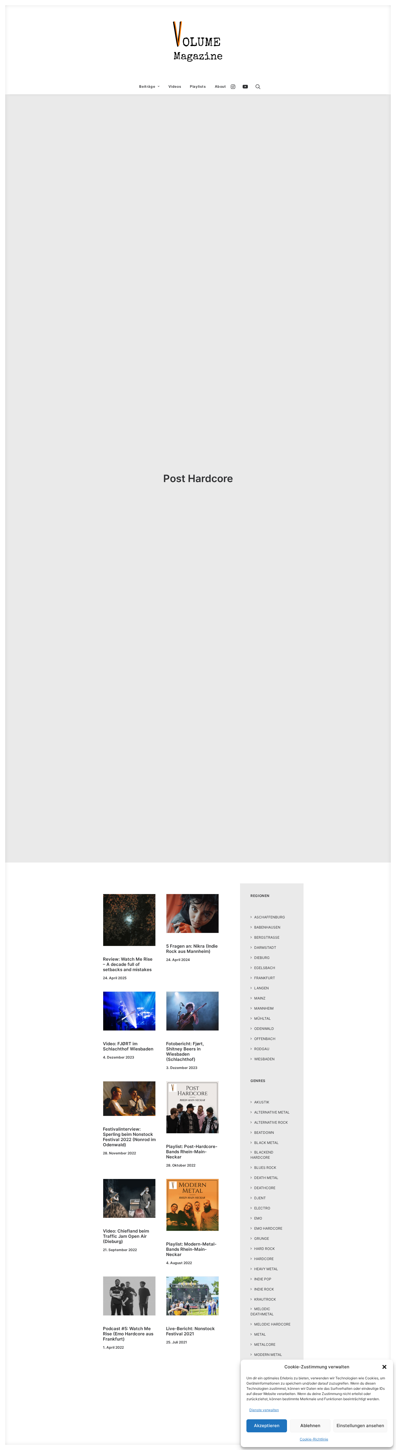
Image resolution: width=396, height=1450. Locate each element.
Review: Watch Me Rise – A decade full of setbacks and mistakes (127, 964)
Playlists (198, 86)
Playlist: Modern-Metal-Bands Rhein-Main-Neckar (191, 1249)
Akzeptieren (266, 1425)
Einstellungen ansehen (360, 1425)
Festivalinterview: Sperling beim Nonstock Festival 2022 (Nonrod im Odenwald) (129, 1136)
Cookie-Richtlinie (314, 1439)
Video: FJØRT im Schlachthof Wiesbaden (128, 1046)
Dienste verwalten (264, 1410)
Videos (174, 86)
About (220, 86)
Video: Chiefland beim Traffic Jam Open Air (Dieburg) (126, 1236)
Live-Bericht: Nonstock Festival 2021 (190, 1331)
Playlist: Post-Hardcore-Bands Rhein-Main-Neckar (191, 1152)
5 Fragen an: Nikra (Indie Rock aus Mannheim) (192, 948)
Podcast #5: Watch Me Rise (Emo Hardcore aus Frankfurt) (128, 1334)
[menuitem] (149, 86)
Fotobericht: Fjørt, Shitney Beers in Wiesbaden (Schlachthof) (185, 1051)
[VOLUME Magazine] (198, 42)
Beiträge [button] (147, 86)
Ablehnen (310, 1425)
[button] (384, 1367)
